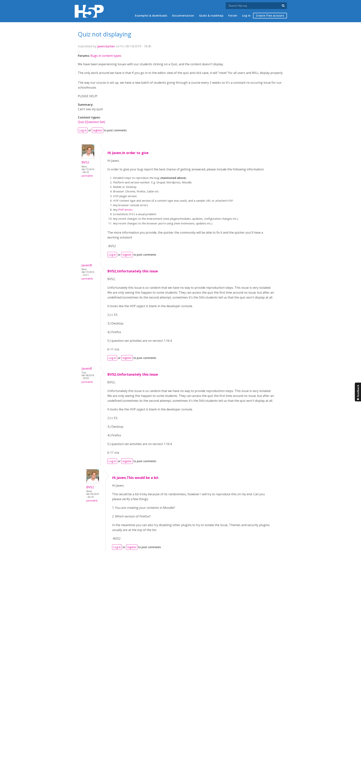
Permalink (87, 175)
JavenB (87, 265)
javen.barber (106, 46)
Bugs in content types (105, 56)
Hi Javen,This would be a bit (135, 477)
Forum (232, 15)
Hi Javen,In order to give (128, 152)
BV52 (85, 162)
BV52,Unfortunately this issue (132, 271)
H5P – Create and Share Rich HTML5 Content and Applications (89, 11)
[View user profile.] (88, 157)
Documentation (183, 15)
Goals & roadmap (211, 15)
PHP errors (125, 209)
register (97, 130)
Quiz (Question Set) (91, 122)
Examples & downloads (151, 15)
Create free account (270, 15)
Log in (246, 15)
